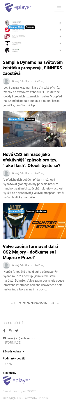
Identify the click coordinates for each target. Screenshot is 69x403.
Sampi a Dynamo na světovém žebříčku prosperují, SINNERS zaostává (33, 68)
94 (37, 303)
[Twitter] (16, 331)
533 (52, 303)
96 (45, 303)
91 (24, 303)
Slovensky (9, 373)
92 (29, 303)
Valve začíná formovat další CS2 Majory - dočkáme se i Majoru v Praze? (30, 252)
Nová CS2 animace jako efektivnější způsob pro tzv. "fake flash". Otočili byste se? (31, 160)
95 (41, 303)
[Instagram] (10, 331)
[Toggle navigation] (59, 7)
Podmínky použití (14, 358)
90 (20, 303)
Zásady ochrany (13, 351)
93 (33, 303)
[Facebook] (4, 331)
